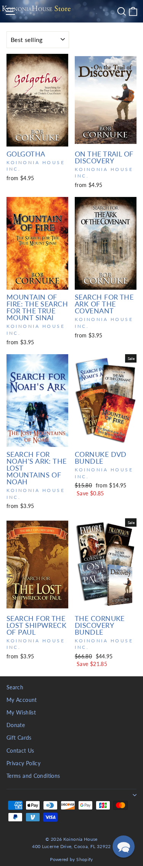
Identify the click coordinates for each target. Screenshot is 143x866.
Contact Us (20, 751)
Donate (15, 725)
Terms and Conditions (33, 776)
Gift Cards (19, 738)
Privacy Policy (23, 763)
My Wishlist (21, 713)
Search (14, 687)
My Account (21, 700)
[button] (123, 846)
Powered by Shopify (71, 859)
